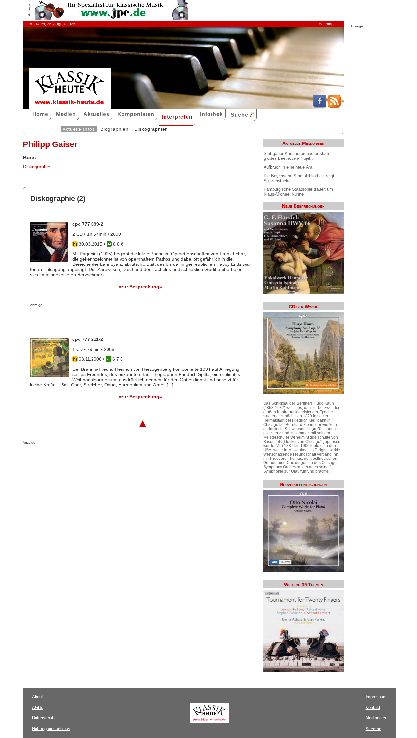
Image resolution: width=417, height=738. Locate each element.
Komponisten (135, 114)
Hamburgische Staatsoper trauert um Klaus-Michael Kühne (298, 192)
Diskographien (151, 129)
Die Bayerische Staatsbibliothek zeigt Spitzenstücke (299, 178)
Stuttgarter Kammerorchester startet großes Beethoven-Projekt (298, 156)
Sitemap (326, 24)
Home (40, 114)
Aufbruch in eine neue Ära (288, 167)
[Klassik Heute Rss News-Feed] (334, 106)
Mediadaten (376, 717)
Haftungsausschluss (51, 728)
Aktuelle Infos (79, 129)
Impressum (376, 696)
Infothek (211, 114)
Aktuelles (96, 114)
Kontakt (373, 707)
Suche (240, 115)
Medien (66, 114)
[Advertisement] (106, 319)
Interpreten (177, 117)
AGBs (37, 707)
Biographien (114, 129)
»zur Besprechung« (140, 286)
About (37, 696)
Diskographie (36, 166)
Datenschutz (44, 717)
